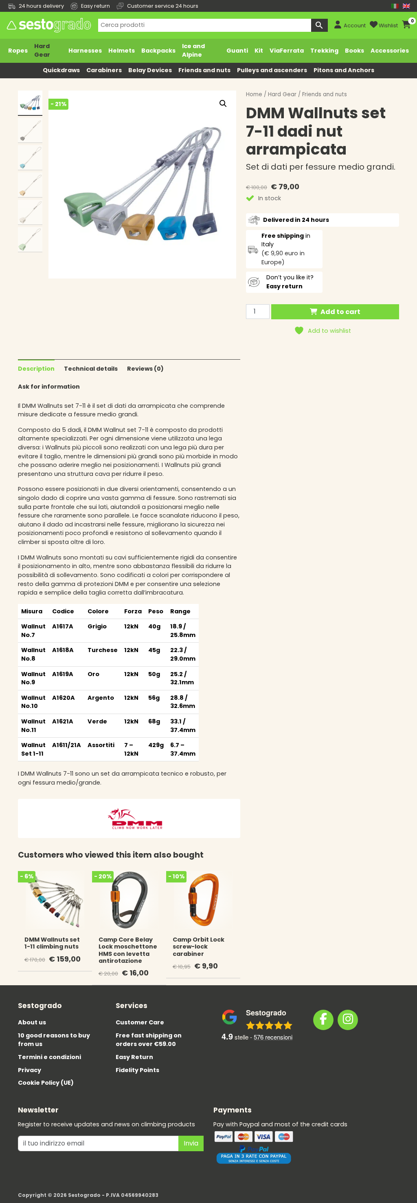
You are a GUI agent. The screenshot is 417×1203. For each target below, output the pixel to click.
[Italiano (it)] (395, 6)
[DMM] (135, 818)
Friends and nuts (204, 70)
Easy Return (134, 1057)
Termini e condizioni (49, 1057)
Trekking (324, 50)
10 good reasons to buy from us (54, 1039)
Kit (259, 50)
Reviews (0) (145, 369)
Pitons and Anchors (344, 70)
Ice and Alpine (193, 50)
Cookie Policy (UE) (46, 1083)
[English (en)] (406, 6)
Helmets (121, 50)
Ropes (18, 50)
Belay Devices (150, 70)
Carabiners (104, 70)
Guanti (237, 50)
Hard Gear (42, 50)
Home (254, 94)
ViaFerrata (287, 50)
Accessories (390, 50)
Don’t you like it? (290, 281)
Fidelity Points (137, 1070)
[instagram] (348, 1020)
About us (32, 1022)
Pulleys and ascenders (272, 70)
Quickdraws (61, 70)
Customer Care (140, 1022)
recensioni (273, 1037)
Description (36, 369)
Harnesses (85, 50)
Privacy (29, 1070)
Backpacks (158, 50)
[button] (223, 103)
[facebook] (323, 1020)
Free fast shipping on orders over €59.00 (149, 1039)
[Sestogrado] (48, 25)
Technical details (91, 369)
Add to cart (340, 311)
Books (354, 50)
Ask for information (49, 387)
